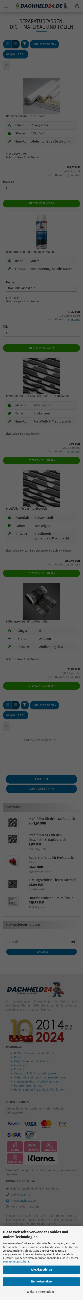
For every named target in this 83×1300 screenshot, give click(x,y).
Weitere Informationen (41, 1292)
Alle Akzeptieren (41, 1269)
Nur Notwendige (41, 1281)
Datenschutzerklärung (16, 1261)
